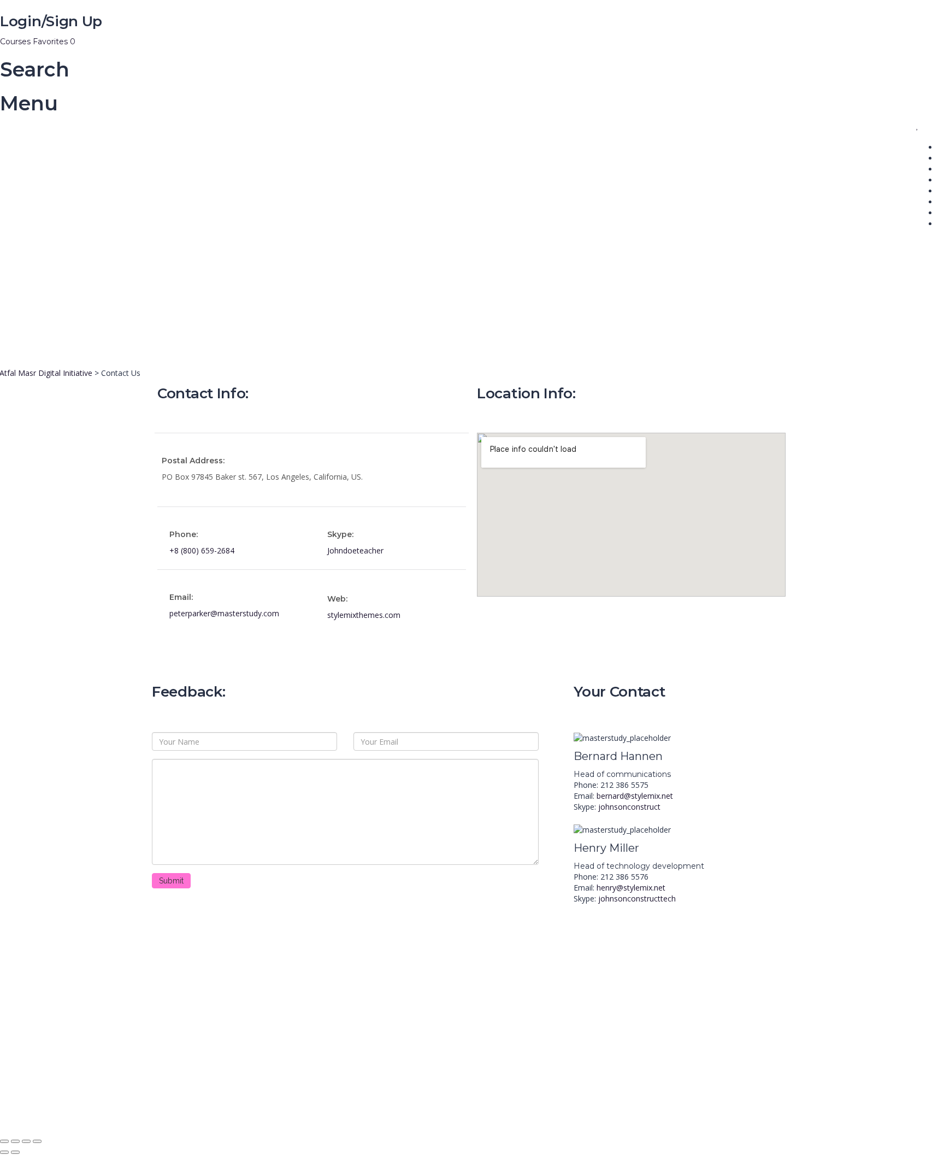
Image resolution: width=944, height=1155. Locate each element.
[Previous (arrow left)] (4, 1152)
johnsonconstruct (629, 807)
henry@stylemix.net (631, 887)
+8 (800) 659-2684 (201, 550)
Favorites (54, 41)
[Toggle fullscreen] (26, 1141)
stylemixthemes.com (363, 615)
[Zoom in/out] (37, 1141)
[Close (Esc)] (4, 1141)
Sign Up (61, 1116)
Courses (16, 41)
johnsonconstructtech (637, 898)
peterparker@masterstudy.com (224, 613)
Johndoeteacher (355, 550)
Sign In (87, 1116)
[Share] (15, 1141)
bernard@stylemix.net (635, 796)
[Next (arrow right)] (15, 1152)
